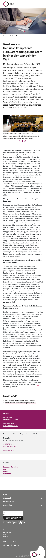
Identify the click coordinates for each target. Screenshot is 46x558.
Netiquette (7, 474)
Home (5, 36)
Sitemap (5, 537)
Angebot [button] (7, 498)
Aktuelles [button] (7, 505)
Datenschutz (7, 532)
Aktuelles (11, 36)
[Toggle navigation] (41, 4)
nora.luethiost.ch (10, 446)
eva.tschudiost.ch (10, 426)
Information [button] (8, 501)
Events (5, 471)
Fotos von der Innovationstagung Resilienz (20, 403)
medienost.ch (9, 450)
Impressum (6, 530)
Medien (18, 36)
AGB (4, 534)
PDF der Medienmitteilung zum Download (20, 400)
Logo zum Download (10, 467)
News (5, 469)
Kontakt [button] (6, 494)
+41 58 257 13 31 (8, 444)
